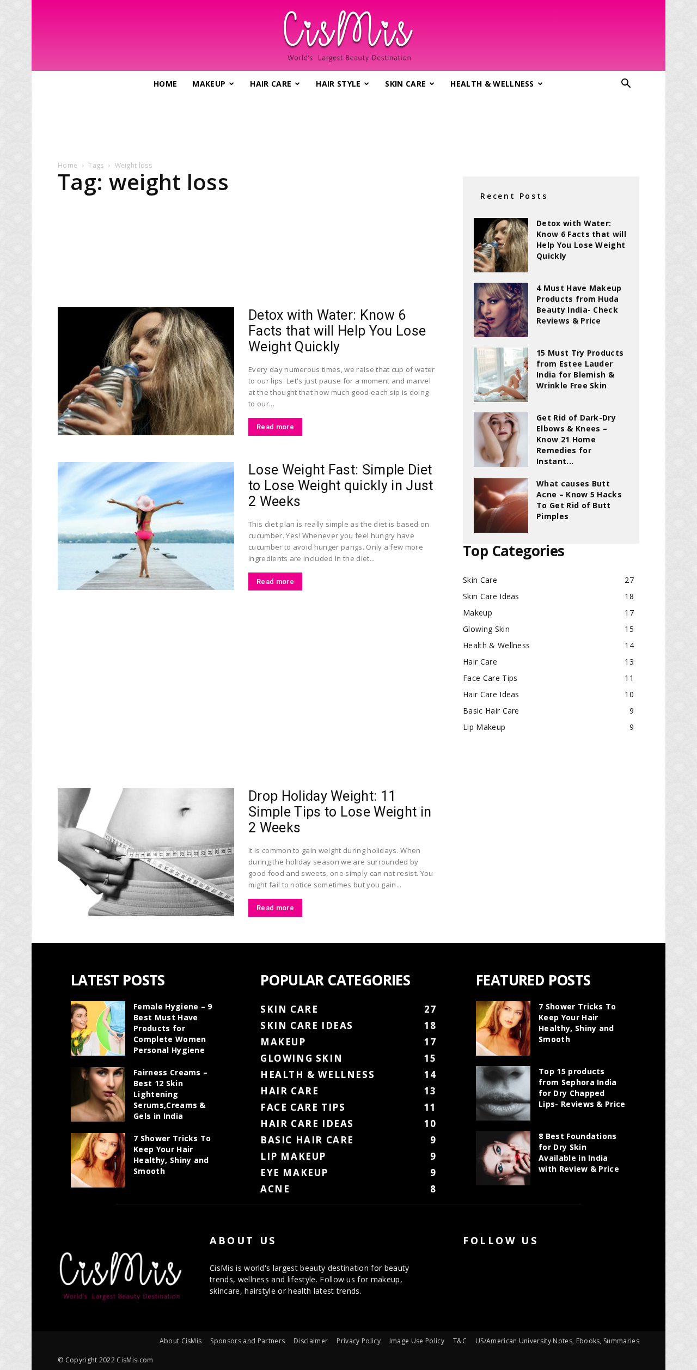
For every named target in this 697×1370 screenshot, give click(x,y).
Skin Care (405, 83)
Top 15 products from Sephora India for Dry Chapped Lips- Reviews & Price (582, 1087)
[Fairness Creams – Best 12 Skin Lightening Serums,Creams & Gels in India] (98, 1094)
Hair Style (338, 83)
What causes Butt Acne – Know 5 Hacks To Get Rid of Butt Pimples (579, 499)
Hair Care (270, 83)
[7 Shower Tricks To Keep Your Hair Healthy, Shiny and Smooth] (98, 1160)
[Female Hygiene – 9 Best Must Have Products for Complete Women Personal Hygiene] (98, 1028)
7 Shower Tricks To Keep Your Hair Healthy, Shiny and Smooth (172, 1154)
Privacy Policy (358, 1340)
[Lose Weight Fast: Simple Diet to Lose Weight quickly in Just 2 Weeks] (146, 526)
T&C (460, 1340)
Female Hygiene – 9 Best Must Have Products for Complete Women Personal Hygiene (172, 1028)
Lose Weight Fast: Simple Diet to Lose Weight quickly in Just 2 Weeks (340, 485)
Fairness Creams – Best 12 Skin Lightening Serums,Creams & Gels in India (170, 1094)
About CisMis (181, 1340)
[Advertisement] (348, 124)
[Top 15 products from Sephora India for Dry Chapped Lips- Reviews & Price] (503, 1093)
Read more (275, 427)
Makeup (208, 83)
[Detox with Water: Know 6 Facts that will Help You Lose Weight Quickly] (146, 371)
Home (165, 83)
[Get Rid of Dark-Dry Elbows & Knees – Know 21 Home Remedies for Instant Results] (501, 439)
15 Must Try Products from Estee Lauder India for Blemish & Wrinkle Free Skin (579, 369)
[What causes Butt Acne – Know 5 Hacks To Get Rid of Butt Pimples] (501, 505)
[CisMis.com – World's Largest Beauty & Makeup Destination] (348, 36)
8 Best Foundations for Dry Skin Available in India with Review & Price (579, 1152)
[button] (626, 85)
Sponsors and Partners (247, 1340)
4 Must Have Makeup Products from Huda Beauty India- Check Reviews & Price (579, 304)
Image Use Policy (416, 1340)
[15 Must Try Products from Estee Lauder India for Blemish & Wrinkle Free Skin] (501, 375)
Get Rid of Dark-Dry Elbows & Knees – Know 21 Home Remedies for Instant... (576, 439)
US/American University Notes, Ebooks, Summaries (557, 1340)
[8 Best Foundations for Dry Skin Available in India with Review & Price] (503, 1158)
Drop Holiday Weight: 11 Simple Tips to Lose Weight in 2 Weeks (339, 812)
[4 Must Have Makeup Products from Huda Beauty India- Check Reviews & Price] (501, 310)
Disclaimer (311, 1340)
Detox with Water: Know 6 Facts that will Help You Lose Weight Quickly (337, 331)
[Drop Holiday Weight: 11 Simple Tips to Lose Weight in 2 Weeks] (146, 852)
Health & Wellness (492, 83)
